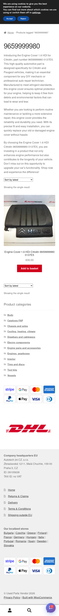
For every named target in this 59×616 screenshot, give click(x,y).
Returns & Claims (18, 496)
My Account (10, 610)
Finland (42, 533)
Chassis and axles (17, 326)
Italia (41, 537)
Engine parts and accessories (24, 348)
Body (10, 315)
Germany (19, 537)
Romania (21, 541)
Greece (31, 533)
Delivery (13, 502)
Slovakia (9, 545)
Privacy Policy (12, 597)
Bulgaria (9, 533)
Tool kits (12, 369)
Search (29, 610)
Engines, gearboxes (18, 353)
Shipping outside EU (20, 515)
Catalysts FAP (15, 320)
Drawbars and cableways (21, 337)
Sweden (42, 541)
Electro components (18, 342)
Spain (31, 541)
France (8, 537)
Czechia (20, 533)
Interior (11, 359)
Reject (23, 18)
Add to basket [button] (29, 268)
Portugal (9, 541)
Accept (9, 18)
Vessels (11, 375)
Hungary (31, 537)
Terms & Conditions (19, 509)
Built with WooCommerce (37, 597)
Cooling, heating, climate (21, 331)
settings (36, 12)
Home (11, 32)
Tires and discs (16, 364)
